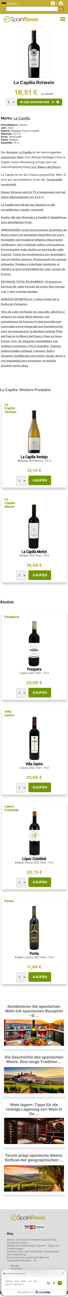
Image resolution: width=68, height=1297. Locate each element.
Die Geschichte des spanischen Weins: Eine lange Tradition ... (34, 1059)
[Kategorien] (62, 19)
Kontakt (14, 1265)
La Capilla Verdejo (10, 408)
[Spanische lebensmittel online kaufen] (20, 20)
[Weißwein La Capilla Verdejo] (34, 453)
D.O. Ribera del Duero (46, 167)
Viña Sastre (9, 713)
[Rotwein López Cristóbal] (34, 855)
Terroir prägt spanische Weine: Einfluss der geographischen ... (34, 1157)
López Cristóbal (11, 808)
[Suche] (61, 9)
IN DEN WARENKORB (35, 102)
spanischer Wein (12, 157)
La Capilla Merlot (10, 502)
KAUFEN (40, 480)
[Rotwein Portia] (34, 949)
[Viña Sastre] (34, 760)
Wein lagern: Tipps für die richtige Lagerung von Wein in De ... (34, 1109)
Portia (9, 901)
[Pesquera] (34, 665)
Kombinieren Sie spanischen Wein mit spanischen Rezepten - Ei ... (34, 1011)
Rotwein (12, 152)
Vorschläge (16, 1268)
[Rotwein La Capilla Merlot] (34, 548)
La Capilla (22, 118)
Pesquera (12, 617)
